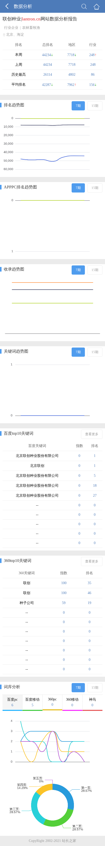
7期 (78, 106)
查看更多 (91, 434)
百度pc (12, 702)
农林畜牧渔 (31, 28)
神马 (92, 702)
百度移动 (32, 702)
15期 (94, 106)
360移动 (72, 702)
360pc (52, 702)
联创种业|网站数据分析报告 (40, 18)
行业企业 (11, 28)
